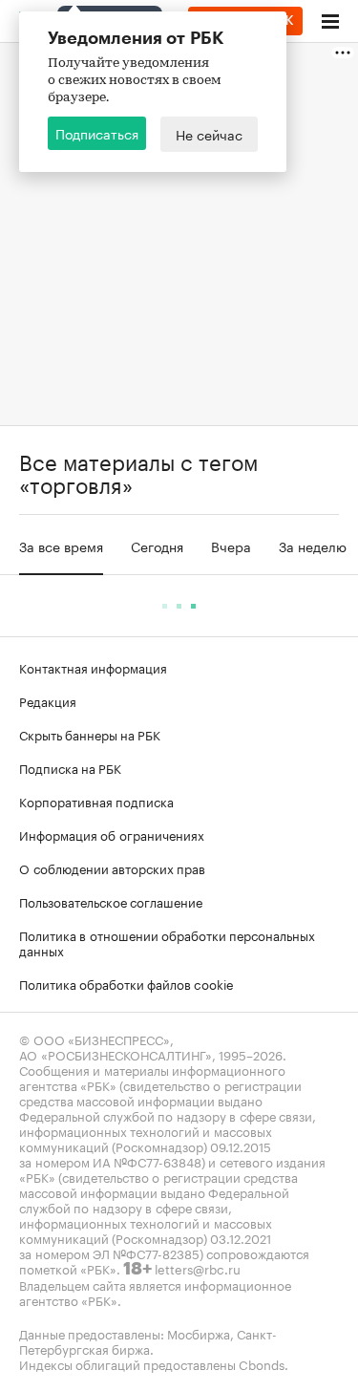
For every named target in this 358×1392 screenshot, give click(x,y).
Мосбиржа (198, 1332)
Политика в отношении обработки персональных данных (167, 942)
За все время (61, 545)
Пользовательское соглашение (110, 900)
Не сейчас (209, 133)
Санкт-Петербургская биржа (148, 1340)
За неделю (313, 545)
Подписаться (96, 132)
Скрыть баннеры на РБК (89, 733)
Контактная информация (93, 666)
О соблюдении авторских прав (112, 867)
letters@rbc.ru (198, 1267)
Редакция (47, 700)
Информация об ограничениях (111, 834)
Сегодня (157, 545)
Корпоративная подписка (96, 800)
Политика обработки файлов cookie (126, 983)
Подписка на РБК (70, 767)
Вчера (231, 545)
